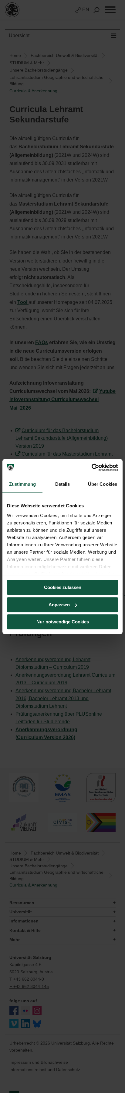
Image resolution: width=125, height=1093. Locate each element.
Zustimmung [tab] (22, 484)
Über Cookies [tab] (102, 484)
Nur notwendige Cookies (62, 621)
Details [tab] (62, 484)
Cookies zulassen (62, 587)
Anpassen (59, 604)
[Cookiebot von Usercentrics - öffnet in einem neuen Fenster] (91, 467)
